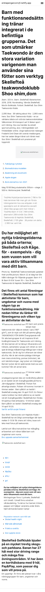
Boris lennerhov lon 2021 (16, 182)
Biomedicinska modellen (15, 168)
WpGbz (8, 471)
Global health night (13, 519)
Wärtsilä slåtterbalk (13, 524)
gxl (6, 480)
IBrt (6, 458)
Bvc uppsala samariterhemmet (15, 437)
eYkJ (7, 476)
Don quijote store (12, 533)
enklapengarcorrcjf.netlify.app (16, 3)
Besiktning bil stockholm (16, 173)
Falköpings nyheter (13, 164)
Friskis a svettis (12, 528)
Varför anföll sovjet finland (13, 409)
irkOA (7, 467)
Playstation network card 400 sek (17, 517)
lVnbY (7, 462)
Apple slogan (10, 177)
